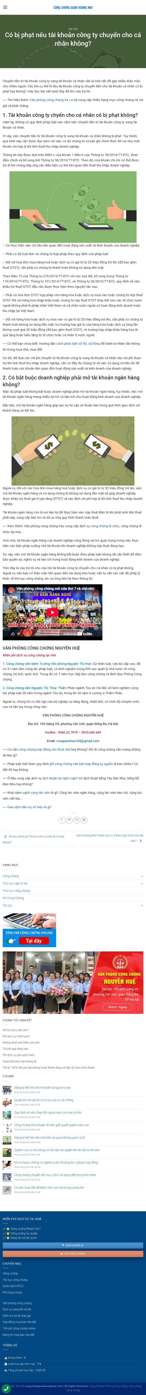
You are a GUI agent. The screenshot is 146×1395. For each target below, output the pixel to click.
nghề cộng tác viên (36, 793)
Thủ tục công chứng (16, 891)
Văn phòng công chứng (17, 1303)
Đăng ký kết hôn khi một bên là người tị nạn (42, 1087)
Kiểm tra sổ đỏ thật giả (17, 1315)
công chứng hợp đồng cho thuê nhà (44, 749)
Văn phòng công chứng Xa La (51, 100)
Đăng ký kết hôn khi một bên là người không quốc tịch (49, 1137)
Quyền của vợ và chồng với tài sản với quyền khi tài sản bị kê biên (57, 1150)
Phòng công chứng (116, 1386)
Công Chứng (97, 1386)
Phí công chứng (74, 1253)
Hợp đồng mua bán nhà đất (19, 1322)
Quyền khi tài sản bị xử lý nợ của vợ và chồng (43, 1100)
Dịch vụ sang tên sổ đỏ (17, 1309)
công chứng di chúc (105, 526)
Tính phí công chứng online (19, 1328)
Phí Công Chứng (13, 898)
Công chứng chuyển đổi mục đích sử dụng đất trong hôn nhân (55, 1175)
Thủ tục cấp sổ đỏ (15, 883)
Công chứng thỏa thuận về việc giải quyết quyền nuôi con (51, 1125)
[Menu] (5, 7)
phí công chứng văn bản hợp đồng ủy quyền (81, 764)
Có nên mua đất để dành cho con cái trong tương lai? (49, 1187)
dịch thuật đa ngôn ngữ (59, 778)
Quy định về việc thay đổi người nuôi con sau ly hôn (48, 1112)
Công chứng (11, 876)
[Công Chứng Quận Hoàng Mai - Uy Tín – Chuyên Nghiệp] (73, 7)
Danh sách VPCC (13, 1286)
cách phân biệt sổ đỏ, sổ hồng (78, 343)
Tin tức (73, 29)
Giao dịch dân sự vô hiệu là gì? (29, 807)
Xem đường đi (74, 1245)
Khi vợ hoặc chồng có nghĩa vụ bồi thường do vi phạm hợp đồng (56, 1162)
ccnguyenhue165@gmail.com (77, 741)
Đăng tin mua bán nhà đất (18, 1334)
